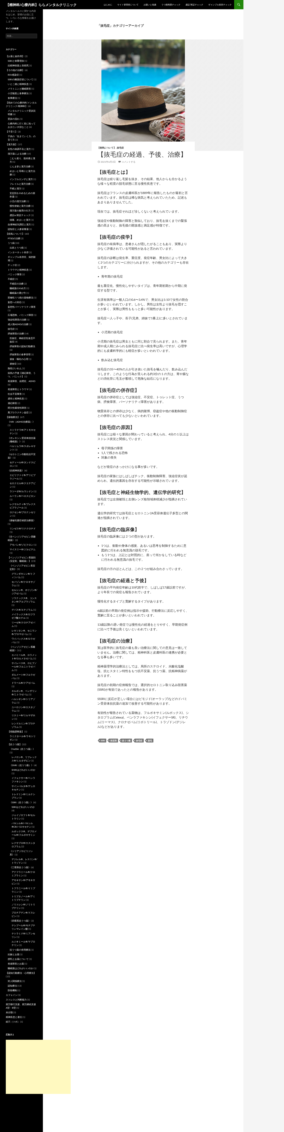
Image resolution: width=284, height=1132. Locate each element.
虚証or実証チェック (20, 215)
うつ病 (11, 243)
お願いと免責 (150, 4)
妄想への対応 (15, 302)
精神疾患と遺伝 (14, 1017)
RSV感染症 (13, 74)
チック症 (12, 265)
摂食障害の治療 (16, 333)
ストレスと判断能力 (16, 999)
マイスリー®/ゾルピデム (23, 549)
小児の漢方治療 (18, 201)
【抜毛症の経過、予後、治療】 (142, 154)
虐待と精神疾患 (16, 398)
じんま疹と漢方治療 (20, 166)
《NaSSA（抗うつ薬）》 (22, 749)
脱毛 (150, 740)
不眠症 (11, 279)
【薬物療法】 (13, 417)
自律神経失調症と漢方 (19, 224)
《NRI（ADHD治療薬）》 (21, 421)
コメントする (128, 161)
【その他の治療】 (15, 70)
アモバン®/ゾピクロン (21, 544)
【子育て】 (11, 131)
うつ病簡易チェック (170, 4)
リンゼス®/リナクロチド (23, 528)
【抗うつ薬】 (15, 744)
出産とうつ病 (17, 247)
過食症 (13, 363)
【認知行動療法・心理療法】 (21, 972)
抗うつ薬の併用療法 (20, 949)
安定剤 (113, 740)
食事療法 (12, 98)
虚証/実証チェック (194, 4)
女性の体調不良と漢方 (19, 149)
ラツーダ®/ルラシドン (21, 491)
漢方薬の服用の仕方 (20, 210)
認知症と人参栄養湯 (18, 229)
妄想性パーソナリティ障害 (22, 306)
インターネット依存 (18, 252)
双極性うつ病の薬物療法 (20, 297)
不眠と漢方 (15, 188)
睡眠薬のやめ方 (18, 288)
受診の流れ (13, 118)
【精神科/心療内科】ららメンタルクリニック (41, 5)
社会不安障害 (15, 393)
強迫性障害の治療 (17, 319)
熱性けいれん (15, 368)
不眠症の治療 (17, 283)
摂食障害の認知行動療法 (22, 346)
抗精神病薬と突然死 (18, 65)
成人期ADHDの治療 (18, 324)
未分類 (9, 1012)
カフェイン (11, 995)
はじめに (108, 4)
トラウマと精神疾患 (18, 269)
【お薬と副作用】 (15, 56)
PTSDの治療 (14, 238)
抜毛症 (120, 147)
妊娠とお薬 (13, 954)
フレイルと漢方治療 (20, 183)
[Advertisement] (38, 1067)
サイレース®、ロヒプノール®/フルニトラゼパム (24, 667)
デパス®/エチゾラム (22, 609)
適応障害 (12, 403)
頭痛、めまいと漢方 (20, 219)
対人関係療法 (15, 981)
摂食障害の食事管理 (20, 354)
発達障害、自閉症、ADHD (21, 381)
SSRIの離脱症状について (20, 79)
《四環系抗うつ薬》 (20, 920)
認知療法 (12, 985)
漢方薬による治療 (17, 153)
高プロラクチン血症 (18, 412)
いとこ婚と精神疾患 (18, 84)
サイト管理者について (128, 4)
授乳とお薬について (18, 959)
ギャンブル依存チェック (220, 4)
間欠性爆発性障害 (17, 407)
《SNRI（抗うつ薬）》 (21, 765)
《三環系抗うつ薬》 (20, 867)
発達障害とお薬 (16, 963)
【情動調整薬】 (16, 731)
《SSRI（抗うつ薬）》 (21, 802)
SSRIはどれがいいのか (23, 807)
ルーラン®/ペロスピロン (23, 496)
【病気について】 (106, 147)
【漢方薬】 (11, 144)
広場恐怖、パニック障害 (20, 315)
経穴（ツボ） (13, 1021)
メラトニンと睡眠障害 (19, 88)
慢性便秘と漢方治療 (20, 205)
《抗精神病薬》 (16, 470)
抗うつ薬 (126, 740)
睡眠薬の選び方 (18, 292)
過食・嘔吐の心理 (19, 359)
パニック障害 (15, 274)
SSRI (103, 740)
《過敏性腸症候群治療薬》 (22, 520)
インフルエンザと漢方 (21, 179)
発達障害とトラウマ (18, 389)
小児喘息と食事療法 (18, 93)
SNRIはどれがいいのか (23, 769)
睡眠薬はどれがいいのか (20, 968)
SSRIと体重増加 (16, 60)
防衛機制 (12, 990)
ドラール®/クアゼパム (23, 682)
